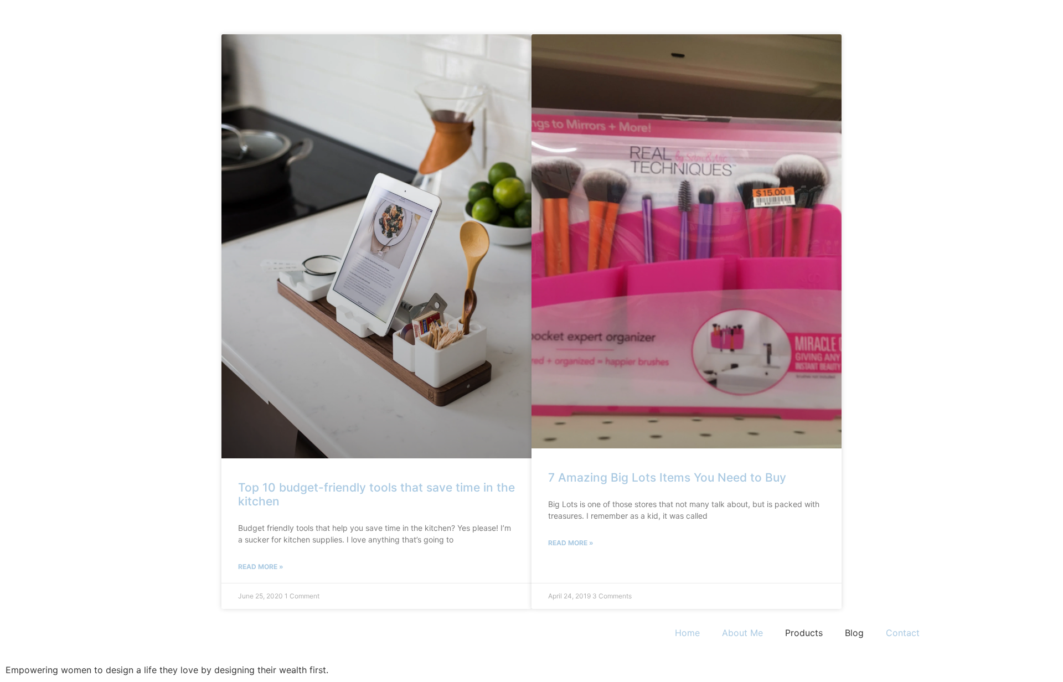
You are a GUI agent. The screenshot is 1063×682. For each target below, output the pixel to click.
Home (687, 632)
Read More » (260, 566)
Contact (903, 632)
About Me (742, 632)
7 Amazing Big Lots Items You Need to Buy (667, 477)
